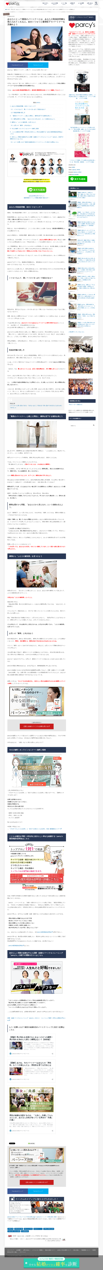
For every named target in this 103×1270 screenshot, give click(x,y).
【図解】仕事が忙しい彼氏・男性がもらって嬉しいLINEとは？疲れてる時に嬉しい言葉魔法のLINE (86, 278)
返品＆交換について (50, 1250)
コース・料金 (64, 4)
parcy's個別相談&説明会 (44, 932)
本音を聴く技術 (19, 1228)
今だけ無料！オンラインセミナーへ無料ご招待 (24, 128)
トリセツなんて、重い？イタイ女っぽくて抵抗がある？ (28, 109)
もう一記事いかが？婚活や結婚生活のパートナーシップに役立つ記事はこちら (35, 142)
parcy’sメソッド (38, 1228)
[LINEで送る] (31, 1143)
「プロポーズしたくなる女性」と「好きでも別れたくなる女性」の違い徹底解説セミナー (34, 829)
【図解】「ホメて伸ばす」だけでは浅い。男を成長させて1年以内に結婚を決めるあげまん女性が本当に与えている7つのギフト (86, 215)
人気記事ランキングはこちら (76, 332)
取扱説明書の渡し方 (18, 112)
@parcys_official (76, 169)
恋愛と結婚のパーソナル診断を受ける (36, 726)
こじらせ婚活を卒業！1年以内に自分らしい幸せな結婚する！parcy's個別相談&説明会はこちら (36, 132)
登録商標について (85, 1250)
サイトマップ (10, 1250)
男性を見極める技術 (49, 1228)
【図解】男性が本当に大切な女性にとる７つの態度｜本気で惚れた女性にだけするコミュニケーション (86, 270)
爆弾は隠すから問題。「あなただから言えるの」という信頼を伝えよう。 (33, 119)
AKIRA (73, 167)
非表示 (38, 102)
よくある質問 (81, 4)
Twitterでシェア (38, 65)
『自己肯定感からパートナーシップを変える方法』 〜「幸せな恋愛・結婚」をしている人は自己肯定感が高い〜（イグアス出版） (82, 129)
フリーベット (22, 1252)
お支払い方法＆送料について (64, 1250)
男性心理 (11, 1228)
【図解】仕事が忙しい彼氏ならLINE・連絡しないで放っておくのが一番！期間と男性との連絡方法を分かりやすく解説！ (86, 195)
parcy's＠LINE (75, 174)
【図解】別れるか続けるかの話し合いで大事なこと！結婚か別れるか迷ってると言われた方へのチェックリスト (86, 261)
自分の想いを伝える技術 (14, 1231)
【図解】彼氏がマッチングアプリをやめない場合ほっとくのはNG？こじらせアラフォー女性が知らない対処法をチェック (86, 233)
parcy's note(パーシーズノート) (13, 3)
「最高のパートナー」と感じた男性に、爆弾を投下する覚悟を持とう (31, 115)
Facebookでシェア (17, 65)
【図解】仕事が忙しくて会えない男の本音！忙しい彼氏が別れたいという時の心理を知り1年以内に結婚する (86, 297)
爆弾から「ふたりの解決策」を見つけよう (23, 122)
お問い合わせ (90, 4)
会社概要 (18, 1250)
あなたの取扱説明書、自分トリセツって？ (23, 106)
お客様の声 (72, 4)
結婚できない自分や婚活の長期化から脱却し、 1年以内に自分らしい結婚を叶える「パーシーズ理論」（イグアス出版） (82, 96)
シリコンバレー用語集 (37, 1250)
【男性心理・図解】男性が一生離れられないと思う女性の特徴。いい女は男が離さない (86, 242)
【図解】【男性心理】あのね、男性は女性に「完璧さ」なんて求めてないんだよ (86, 316)
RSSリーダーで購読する (75, 404)
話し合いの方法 (28, 1228)
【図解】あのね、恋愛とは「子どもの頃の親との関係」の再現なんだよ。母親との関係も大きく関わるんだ (86, 287)
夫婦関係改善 (25, 1231)
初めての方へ (45, 4)
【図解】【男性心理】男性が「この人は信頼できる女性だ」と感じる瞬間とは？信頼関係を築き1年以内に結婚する (86, 205)
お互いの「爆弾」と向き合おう (21, 125)
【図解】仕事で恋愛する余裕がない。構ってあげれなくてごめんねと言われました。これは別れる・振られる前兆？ (86, 251)
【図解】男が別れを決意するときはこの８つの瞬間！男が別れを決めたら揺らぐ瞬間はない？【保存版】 (86, 223)
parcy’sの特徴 (55, 4)
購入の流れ (76, 1250)
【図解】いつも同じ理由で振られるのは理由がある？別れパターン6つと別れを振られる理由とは (86, 324)
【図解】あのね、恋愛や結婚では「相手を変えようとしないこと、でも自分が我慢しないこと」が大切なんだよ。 (86, 307)
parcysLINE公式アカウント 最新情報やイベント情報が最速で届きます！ (37, 196)
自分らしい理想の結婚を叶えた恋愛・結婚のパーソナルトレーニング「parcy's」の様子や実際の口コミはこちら (36, 137)
